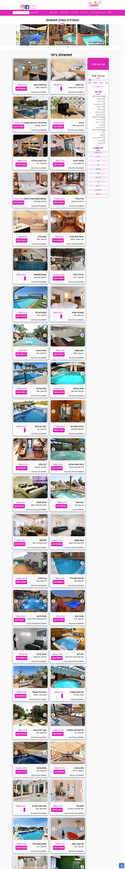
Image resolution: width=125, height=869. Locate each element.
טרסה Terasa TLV (39, 692)
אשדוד (33, 505)
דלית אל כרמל (32, 619)
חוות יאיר (76, 695)
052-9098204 (20, 696)
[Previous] (19, 35)
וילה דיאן (80, 654)
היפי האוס (80, 502)
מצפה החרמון (78, 388)
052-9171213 (21, 772)
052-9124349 (21, 316)
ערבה (101, 135)
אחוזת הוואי (79, 616)
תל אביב (35, 695)
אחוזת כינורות (78, 160)
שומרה (37, 88)
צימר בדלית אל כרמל (98, 12)
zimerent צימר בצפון (99, 96)
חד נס (75, 619)
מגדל (75, 315)
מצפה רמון (78, 505)
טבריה (75, 163)
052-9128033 (57, 658)
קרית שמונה (36, 657)
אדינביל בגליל (78, 274)
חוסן (38, 391)
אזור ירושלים (99, 122)
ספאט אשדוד (41, 502)
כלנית (37, 353)
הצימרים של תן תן (77, 236)
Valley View (79, 540)
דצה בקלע (42, 464)
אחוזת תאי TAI (40, 312)
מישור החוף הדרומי (97, 138)
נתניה (37, 809)
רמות (75, 847)
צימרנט (110, 12)
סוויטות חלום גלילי (77, 578)
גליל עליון (100, 102)
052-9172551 (59, 202)
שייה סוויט (42, 578)
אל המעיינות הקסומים (75, 730)
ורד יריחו (75, 771)
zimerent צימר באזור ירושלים (75, 244)
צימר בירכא (84, 12)
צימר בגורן (74, 12)
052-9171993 (18, 126)
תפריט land (53, 12)
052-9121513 (18, 202)
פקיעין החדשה (72, 88)
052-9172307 (59, 430)
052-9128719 (19, 544)
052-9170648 (59, 848)
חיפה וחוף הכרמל (98, 104)
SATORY (43, 540)
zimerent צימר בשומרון (77, 699)
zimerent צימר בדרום (99, 130)
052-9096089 (59, 772)
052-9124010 (21, 392)
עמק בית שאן (99, 115)
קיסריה (74, 126)
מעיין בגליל (79, 198)
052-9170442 (57, 810)
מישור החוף (99, 128)
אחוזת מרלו (42, 236)
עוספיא (71, 543)
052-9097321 (61, 506)
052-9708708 (58, 126)
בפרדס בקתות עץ (77, 426)
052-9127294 (21, 164)
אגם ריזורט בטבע (39, 730)
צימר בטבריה (64, 12)
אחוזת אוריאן (41, 388)
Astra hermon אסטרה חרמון (35, 198)
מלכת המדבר (79, 768)
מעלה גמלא (74, 429)
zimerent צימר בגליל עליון (76, 206)
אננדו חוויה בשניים (39, 806)
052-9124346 (57, 544)
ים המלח (100, 140)
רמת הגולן (100, 110)
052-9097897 (21, 468)
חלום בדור (80, 806)
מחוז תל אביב (99, 120)
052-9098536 (59, 582)
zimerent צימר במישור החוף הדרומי (36, 509)
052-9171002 (59, 620)
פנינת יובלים (41, 654)
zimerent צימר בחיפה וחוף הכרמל (74, 472)
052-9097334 (19, 506)
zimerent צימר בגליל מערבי (76, 92)
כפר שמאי (74, 201)
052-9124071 (19, 620)
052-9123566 (59, 354)
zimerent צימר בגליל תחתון (76, 168)
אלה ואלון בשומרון (77, 692)
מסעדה (75, 353)
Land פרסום (33, 7)
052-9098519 (22, 658)
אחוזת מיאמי (41, 768)
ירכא (38, 163)
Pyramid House (40, 274)
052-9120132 (21, 734)
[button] (121, 865)
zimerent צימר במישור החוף (76, 130)
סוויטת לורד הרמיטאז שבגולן (35, 122)
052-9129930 (59, 278)
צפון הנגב (100, 143)
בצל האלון (80, 84)
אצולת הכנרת (41, 350)
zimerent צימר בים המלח (76, 775)
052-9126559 (21, 848)
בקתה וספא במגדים (76, 464)
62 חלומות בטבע (40, 84)
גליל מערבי (100, 99)
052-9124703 (57, 468)
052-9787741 (21, 354)
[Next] (106, 35)
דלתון (38, 239)
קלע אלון (37, 126)
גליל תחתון (100, 107)
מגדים (71, 467)
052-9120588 (21, 582)
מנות (38, 315)
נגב (102, 133)
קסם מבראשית (78, 312)
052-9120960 (59, 392)
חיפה (34, 543)
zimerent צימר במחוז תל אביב (37, 699)
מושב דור (70, 809)
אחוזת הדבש (41, 616)
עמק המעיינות (99, 112)
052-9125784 (59, 164)
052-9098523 (21, 88)
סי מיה (81, 122)
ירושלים (73, 239)
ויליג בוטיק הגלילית (38, 160)
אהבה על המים (40, 426)
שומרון (101, 125)
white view (79, 350)
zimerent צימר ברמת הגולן (38, 130)
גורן (38, 429)
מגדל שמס (37, 201)
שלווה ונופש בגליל (39, 844)
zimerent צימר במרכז (99, 117)
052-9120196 (22, 240)
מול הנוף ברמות (78, 844)
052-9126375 (58, 734)
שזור (75, 581)
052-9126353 (58, 240)
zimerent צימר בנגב (78, 509)
